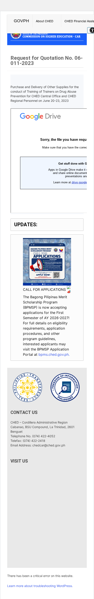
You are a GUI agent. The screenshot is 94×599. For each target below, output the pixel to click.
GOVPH (21, 21)
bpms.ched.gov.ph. (54, 354)
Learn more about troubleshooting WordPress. (40, 586)
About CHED (44, 21)
